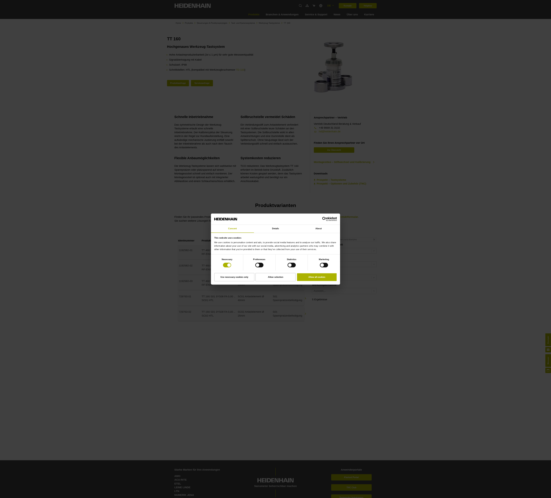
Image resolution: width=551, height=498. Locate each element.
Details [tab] (275, 228)
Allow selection (275, 277)
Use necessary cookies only (234, 277)
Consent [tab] (232, 228)
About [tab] (318, 228)
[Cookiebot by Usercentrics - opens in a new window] (324, 219)
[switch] (259, 265)
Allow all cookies (316, 277)
